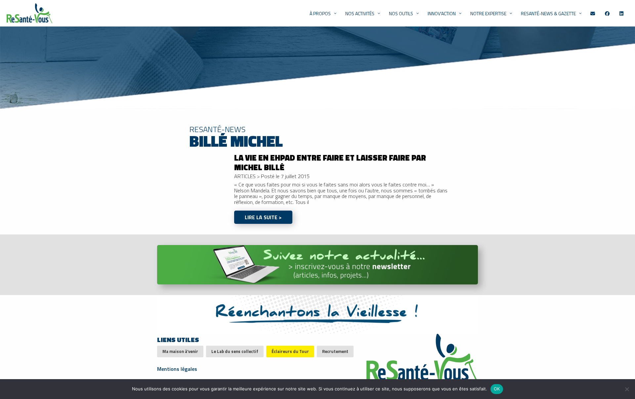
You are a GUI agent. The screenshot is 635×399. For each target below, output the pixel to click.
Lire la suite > (263, 217)
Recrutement (335, 351)
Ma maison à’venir (180, 351)
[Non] (626, 389)
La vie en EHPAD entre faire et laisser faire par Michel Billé (330, 162)
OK (497, 388)
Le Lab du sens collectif (234, 351)
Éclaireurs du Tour (290, 351)
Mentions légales (177, 368)
